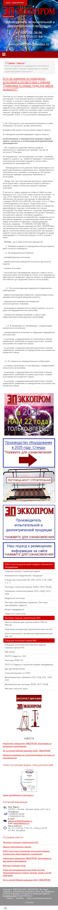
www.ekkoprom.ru (21, 823)
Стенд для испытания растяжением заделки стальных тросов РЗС (25, 646)
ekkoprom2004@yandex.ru (20, 821)
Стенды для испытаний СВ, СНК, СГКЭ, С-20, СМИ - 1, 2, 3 (29, 581)
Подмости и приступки (15, 614)
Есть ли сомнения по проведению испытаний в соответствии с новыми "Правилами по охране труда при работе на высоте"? (28, 84)
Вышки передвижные (14, 609)
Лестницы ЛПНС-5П (14, 660)
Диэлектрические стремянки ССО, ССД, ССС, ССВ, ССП (28, 678)
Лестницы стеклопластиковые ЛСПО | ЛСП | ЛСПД (28, 587)
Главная (9, 898)
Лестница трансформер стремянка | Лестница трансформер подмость (26, 603)
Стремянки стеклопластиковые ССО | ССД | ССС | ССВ (28, 592)
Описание (20, 898)
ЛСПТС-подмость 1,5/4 (15, 656)
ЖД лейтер (10, 652)
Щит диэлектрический (15, 669)
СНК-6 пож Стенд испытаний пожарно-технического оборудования (29, 565)
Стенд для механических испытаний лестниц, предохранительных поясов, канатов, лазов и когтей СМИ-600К (27, 873)
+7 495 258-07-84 (29, 37)
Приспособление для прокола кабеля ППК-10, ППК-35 (26, 623)
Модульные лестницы (15, 598)
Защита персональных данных (17, 847)
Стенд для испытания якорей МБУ (21, 640)
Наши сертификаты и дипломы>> (18, 795)
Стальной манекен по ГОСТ (18, 673)
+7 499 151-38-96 (29, 33)
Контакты (30, 903)
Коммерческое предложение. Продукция (24, 575)
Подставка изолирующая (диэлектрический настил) (28, 629)
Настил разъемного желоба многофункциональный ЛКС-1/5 (29, 634)
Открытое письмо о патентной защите (22, 571)
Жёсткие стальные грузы (16, 688)
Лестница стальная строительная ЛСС (22, 618)
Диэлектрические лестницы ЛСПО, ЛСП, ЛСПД (26, 684)
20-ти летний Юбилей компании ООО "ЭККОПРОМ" (27, 751)
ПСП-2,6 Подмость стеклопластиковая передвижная (29, 664)
